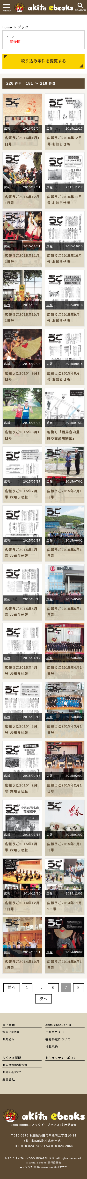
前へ (11, 988)
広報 (7, 128)
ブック (23, 27)
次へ (43, 999)
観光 (49, 423)
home (7, 27)
